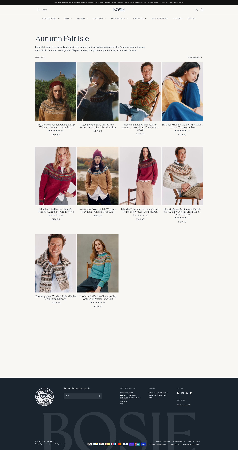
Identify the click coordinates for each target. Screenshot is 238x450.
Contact (177, 18)
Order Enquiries (126, 393)
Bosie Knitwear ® (47, 442)
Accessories (118, 18)
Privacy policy (174, 444)
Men (66, 18)
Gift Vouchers (160, 18)
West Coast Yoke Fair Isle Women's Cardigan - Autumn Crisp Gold (98, 210)
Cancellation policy (191, 444)
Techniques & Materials (158, 393)
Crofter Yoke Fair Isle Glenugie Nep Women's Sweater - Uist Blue (97, 297)
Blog (150, 398)
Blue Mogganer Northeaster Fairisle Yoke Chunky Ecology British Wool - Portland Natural (182, 212)
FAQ (121, 404)
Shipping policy (179, 442)
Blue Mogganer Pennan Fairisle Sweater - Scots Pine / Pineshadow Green (140, 127)
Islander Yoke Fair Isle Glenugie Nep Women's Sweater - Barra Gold (56, 126)
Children (98, 18)
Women (81, 18)
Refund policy (194, 442)
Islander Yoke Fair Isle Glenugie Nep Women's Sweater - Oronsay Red (140, 210)
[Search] (36, 9)
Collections (49, 18)
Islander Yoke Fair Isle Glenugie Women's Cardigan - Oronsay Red (56, 210)
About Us (138, 18)
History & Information (157, 395)
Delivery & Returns (128, 395)
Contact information (157, 444)
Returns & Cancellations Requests (130, 398)
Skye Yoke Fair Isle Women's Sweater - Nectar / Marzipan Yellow (182, 126)
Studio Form (47, 444)
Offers (192, 18)
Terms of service (163, 442)
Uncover (63, 444)
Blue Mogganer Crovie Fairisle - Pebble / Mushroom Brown (55, 297)
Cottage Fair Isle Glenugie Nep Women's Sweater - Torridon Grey (98, 126)
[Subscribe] (99, 396)
